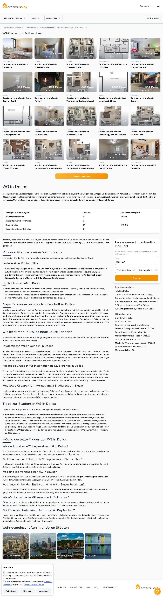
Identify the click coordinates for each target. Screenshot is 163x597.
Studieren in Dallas (124, 321)
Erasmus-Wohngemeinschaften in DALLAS (134, 328)
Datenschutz (76, 587)
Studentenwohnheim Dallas (18, 220)
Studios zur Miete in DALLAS (128, 339)
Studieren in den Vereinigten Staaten (132, 325)
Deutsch (144, 6)
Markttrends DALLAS (124, 350)
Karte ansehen (153, 18)
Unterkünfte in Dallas (64, 27)
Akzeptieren (44, 591)
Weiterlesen (11, 591)
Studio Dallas (12, 225)
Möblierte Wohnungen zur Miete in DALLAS (135, 343)
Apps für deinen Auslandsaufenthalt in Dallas (138, 298)
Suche (137, 278)
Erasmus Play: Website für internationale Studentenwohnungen (28, 27)
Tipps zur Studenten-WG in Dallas (133, 305)
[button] (17, 48)
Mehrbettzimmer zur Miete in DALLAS (132, 335)
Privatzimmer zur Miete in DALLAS (130, 332)
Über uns (61, 587)
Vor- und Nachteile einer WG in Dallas (134, 294)
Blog (96, 587)
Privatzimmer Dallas (15, 216)
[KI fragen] (157, 591)
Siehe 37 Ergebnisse (81, 176)
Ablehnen (27, 591)
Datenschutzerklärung (34, 584)
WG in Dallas (123, 291)
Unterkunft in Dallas (124, 318)
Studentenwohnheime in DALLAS (130, 346)
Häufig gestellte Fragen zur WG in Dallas (135, 308)
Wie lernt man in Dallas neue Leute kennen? (137, 301)
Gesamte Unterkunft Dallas (18, 229)
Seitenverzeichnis (110, 587)
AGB (88, 587)
